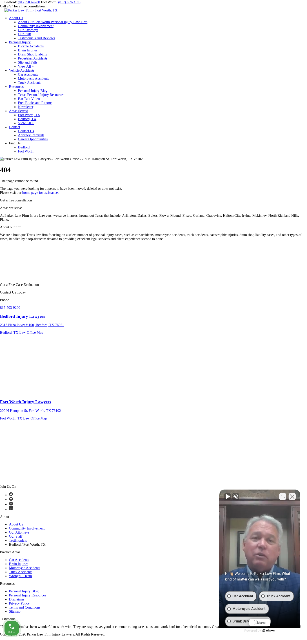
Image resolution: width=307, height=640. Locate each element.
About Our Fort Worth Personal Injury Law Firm (52, 22)
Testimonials (18, 540)
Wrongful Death (20, 576)
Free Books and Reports (35, 103)
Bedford (24, 147)
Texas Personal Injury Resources (41, 95)
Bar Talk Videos (29, 99)
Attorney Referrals (31, 135)
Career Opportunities (33, 139)
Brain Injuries (27, 50)
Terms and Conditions (24, 607)
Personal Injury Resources (27, 595)
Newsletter (25, 107)
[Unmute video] (227, 496)
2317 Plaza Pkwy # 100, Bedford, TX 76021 (32, 325)
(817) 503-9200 (29, 2)
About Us (16, 18)
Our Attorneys (28, 30)
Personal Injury (20, 42)
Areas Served (18, 111)
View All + (26, 66)
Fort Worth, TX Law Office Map (23, 418)
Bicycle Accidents (31, 46)
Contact (14, 127)
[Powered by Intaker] (269, 630)
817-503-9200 (10, 307)
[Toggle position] (282, 496)
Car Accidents (28, 74)
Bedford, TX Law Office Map (21, 332)
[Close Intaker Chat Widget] (292, 496)
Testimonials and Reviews (36, 38)
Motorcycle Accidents (33, 78)
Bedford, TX (27, 119)
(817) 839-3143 (69, 2)
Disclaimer (16, 599)
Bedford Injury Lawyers (22, 316)
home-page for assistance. (40, 192)
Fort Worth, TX (29, 115)
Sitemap (14, 611)
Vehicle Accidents (21, 70)
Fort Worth (25, 151)
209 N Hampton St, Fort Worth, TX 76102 (30, 411)
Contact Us (26, 131)
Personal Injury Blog (32, 91)
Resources (16, 86)
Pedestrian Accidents (32, 58)
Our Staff (24, 34)
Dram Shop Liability (32, 54)
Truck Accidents (29, 82)
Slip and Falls (27, 62)
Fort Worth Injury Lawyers (25, 401)
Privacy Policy (19, 603)
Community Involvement (35, 26)
